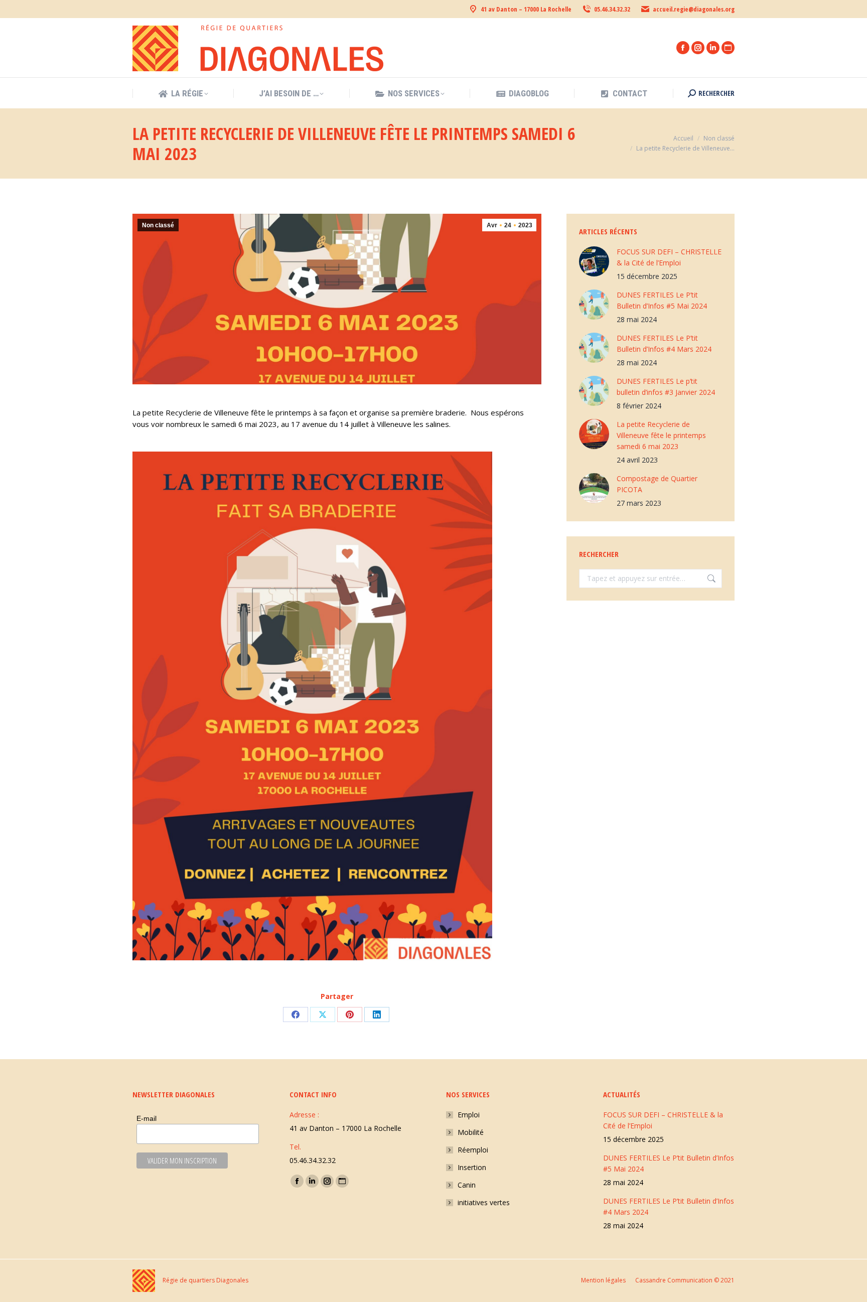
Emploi (469, 1114)
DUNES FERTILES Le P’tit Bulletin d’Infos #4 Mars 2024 (664, 343)
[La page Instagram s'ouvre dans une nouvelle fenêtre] (697, 47)
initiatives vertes (484, 1202)
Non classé (158, 225)
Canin (467, 1185)
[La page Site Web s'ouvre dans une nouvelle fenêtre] (728, 47)
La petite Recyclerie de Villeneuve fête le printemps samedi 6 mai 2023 (661, 435)
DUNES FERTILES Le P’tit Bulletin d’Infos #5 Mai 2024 (662, 300)
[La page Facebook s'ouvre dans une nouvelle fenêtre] (682, 47)
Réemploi (473, 1149)
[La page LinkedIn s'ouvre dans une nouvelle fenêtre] (712, 47)
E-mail (146, 1118)
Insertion (472, 1167)
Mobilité (471, 1132)
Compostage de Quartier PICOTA (657, 484)
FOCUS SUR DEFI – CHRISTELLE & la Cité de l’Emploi (669, 257)
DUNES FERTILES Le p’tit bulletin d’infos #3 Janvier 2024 (666, 386)
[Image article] (594, 261)
